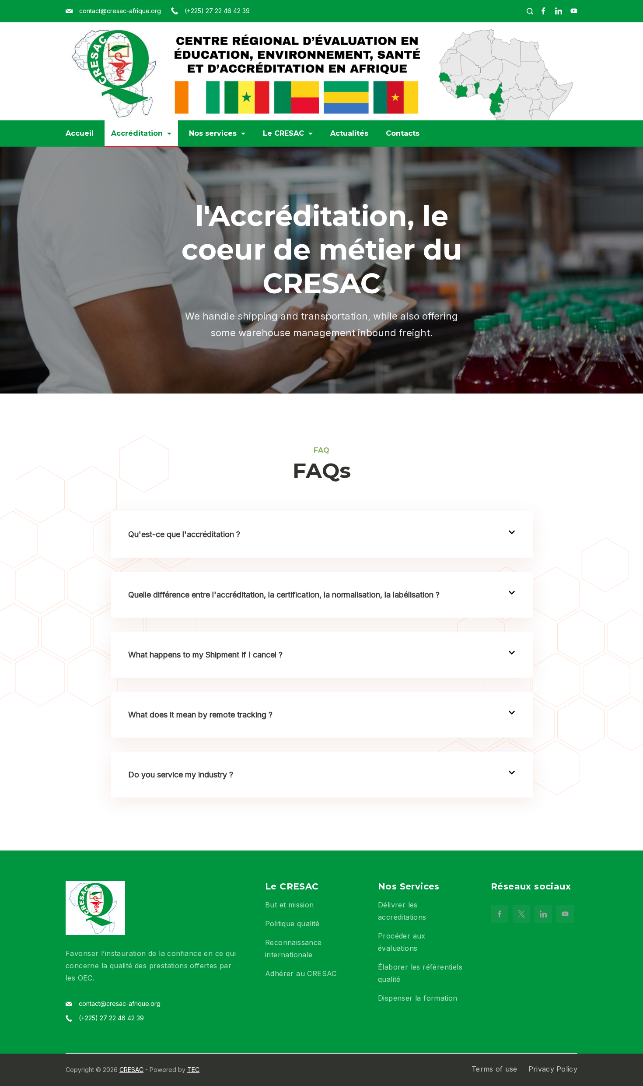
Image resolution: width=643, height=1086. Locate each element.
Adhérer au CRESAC (301, 973)
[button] (322, 534)
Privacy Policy (552, 1069)
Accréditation (137, 133)
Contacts (402, 133)
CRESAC (131, 1069)
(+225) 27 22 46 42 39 (217, 10)
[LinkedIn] (558, 10)
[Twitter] (521, 914)
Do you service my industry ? (180, 774)
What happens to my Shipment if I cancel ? (205, 654)
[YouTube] (573, 10)
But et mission (289, 904)
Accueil (80, 133)
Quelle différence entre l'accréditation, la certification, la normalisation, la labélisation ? (284, 594)
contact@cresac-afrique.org (120, 10)
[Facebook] (543, 10)
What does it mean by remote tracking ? (200, 714)
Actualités (349, 133)
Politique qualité (292, 923)
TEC (193, 1069)
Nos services (213, 133)
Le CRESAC (283, 133)
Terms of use (494, 1069)
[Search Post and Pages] (530, 11)
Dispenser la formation (418, 998)
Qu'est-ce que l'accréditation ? (184, 534)
